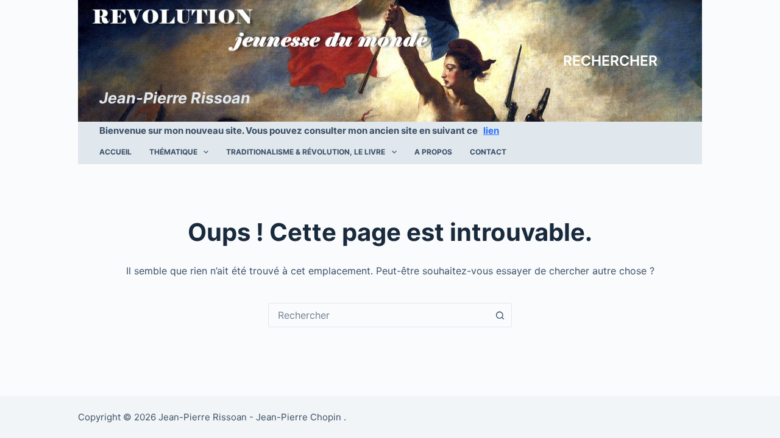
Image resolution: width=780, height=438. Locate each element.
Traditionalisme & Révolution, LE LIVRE (305, 151)
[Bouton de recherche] (499, 315)
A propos (433, 151)
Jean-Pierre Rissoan (174, 98)
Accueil (115, 151)
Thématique (173, 151)
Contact (488, 151)
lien (491, 130)
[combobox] (378, 315)
